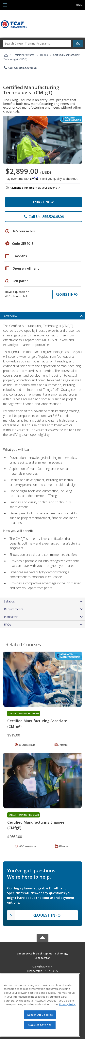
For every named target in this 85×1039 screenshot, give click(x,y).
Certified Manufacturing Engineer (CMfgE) (36, 825)
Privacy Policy (67, 1004)
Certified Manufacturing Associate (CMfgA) (37, 723)
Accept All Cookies (40, 1015)
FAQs (7, 624)
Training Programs (23, 55)
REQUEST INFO (67, 294)
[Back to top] (42, 953)
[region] (40, 1005)
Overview (10, 316)
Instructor (11, 617)
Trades (44, 55)
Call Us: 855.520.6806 (20, 68)
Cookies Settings (40, 1025)
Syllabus (9, 601)
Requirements (13, 609)
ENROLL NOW (43, 202)
